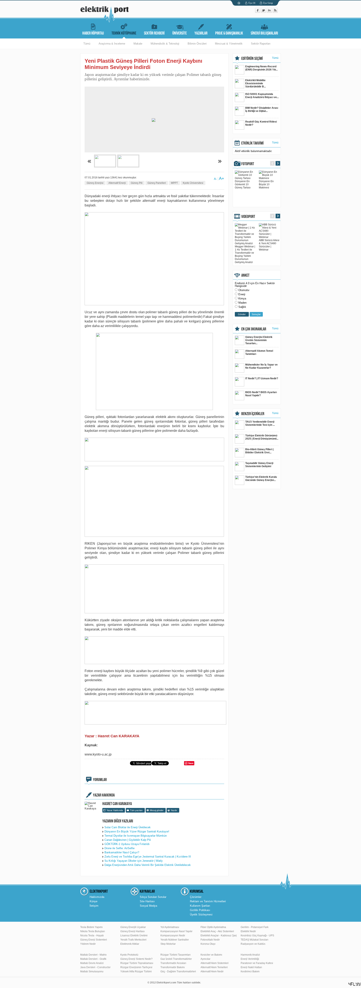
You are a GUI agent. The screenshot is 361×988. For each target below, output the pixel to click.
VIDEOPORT (248, 216)
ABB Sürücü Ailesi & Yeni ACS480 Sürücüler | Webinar (269, 245)
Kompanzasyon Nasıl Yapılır (176, 931)
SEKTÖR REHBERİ (154, 33)
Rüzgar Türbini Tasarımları (175, 954)
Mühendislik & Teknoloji (165, 43)
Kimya (242, 298)
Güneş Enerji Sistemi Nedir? (136, 959)
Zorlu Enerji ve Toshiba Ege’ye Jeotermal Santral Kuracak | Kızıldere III (147, 856)
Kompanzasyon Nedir (172, 935)
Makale (137, 43)
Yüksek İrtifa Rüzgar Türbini (136, 971)
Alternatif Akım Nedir (212, 971)
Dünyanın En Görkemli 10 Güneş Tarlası (242, 184)
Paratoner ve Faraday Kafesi (257, 963)
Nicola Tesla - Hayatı (92, 935)
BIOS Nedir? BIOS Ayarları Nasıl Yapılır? (261, 394)
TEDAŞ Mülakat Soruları (254, 939)
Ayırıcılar (205, 959)
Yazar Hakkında (115, 810)
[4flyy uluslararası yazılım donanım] (354, 984)
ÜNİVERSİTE (179, 33)
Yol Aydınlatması (169, 927)
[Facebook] (258, 11)
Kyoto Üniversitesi (193, 182)
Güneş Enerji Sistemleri (93, 939)
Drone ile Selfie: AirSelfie (119, 848)
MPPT (174, 182)
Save (190, 763)
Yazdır (174, 810)
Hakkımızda (97, 897)
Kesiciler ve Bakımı (211, 954)
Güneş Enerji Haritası (132, 931)
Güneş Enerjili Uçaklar (133, 927)
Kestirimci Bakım (250, 971)
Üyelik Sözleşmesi (201, 914)
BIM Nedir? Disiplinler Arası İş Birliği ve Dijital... (261, 109)
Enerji (241, 294)
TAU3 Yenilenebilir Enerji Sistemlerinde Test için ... (260, 423)
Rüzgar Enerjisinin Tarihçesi (136, 967)
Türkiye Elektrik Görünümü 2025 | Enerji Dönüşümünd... (261, 437)
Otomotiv (243, 290)
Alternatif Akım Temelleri (214, 967)
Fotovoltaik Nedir (210, 939)
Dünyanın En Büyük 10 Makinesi (266, 184)
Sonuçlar (256, 314)
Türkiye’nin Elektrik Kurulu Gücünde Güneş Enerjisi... (261, 478)
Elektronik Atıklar (129, 944)
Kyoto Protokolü (129, 954)
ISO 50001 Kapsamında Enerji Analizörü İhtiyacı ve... (262, 96)
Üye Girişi (268, 3)
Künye (93, 901)
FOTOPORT (247, 163)
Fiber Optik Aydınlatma (213, 927)
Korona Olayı (208, 944)
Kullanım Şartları (200, 905)
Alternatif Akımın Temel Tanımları (259, 352)
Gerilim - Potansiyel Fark (254, 927)
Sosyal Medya (148, 905)
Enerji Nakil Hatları (251, 967)
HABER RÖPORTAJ (93, 33)
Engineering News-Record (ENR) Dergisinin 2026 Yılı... (261, 68)
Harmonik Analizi (250, 954)
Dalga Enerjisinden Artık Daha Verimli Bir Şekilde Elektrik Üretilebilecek (147, 865)
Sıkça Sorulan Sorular (153, 897)
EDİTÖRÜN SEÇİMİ (252, 58)
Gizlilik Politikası (200, 910)
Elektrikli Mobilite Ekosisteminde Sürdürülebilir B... (255, 83)
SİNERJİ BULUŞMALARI (264, 33)
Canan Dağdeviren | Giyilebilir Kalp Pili (127, 839)
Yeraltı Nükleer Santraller (174, 939)
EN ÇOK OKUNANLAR (253, 329)
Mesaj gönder (157, 810)
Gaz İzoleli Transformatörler (176, 959)
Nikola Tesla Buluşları (92, 931)
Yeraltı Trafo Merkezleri (133, 939)
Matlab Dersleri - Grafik (93, 959)
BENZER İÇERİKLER (252, 413)
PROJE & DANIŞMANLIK (229, 33)
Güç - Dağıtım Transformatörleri (178, 971)
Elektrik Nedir (248, 931)
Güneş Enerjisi (95, 182)
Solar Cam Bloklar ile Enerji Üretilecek (127, 827)
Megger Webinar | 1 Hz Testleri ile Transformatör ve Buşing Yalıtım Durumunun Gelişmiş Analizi (245, 254)
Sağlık (242, 306)
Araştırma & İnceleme (112, 43)
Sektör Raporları (261, 43)
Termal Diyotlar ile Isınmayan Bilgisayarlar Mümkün (135, 835)
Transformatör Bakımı (172, 967)
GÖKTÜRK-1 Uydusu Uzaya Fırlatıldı (127, 844)
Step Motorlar (168, 944)
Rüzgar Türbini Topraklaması (136, 963)
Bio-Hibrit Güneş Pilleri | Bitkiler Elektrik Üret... (259, 451)
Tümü (86, 43)
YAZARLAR (200, 33)
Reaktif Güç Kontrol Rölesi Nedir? (261, 123)
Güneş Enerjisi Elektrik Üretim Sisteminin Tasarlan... (258, 340)
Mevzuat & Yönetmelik (229, 43)
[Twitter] (264, 11)
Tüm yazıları (136, 810)
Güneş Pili (136, 182)
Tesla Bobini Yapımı (91, 927)
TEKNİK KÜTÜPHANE (124, 33)
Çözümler (195, 897)
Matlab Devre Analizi (92, 963)
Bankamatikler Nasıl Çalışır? (121, 852)
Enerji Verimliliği (250, 959)
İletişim (94, 905)
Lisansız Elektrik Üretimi (133, 935)
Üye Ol (251, 3)
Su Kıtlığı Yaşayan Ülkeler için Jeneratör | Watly (133, 860)
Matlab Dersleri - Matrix (93, 954)
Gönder (242, 314)
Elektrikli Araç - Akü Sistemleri (217, 931)
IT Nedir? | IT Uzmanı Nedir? (261, 378)
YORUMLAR (100, 779)
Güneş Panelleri (156, 182)
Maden (242, 302)
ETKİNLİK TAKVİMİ (252, 143)
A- (215, 178)
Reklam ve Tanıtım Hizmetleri (208, 901)
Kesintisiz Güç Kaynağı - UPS (257, 935)
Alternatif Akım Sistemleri (215, 963)
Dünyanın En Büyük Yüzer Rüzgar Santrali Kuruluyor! (136, 831)
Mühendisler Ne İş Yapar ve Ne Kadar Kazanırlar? (261, 366)
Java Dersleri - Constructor (95, 967)
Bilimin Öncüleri (197, 43)
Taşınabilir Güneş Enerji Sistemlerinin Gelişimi (259, 465)
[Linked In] (270, 11)
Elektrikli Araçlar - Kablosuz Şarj (219, 935)
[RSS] (275, 11)
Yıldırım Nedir (88, 944)
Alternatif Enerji (117, 182)
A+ (221, 178)
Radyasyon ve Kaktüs (253, 944)
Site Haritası (147, 901)
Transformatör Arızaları (173, 963)
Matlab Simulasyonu (91, 971)
